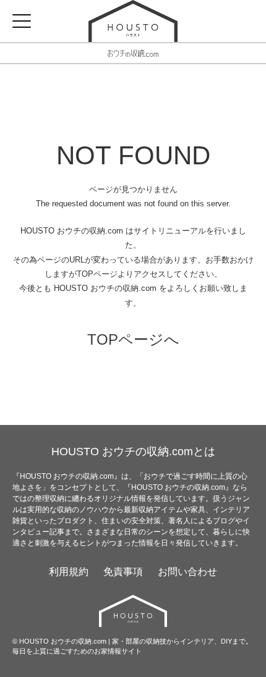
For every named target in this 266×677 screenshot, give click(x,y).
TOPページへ (133, 339)
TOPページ (97, 274)
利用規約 (68, 571)
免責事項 (123, 571)
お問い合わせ (187, 571)
